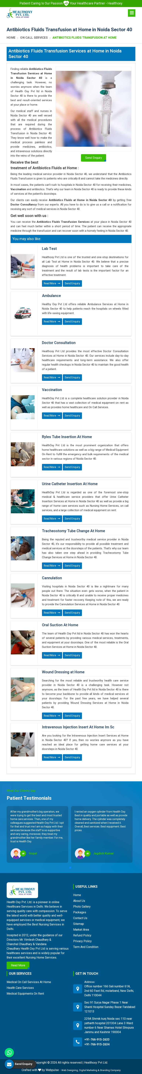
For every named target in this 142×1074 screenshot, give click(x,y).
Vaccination (52, 390)
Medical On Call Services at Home (29, 982)
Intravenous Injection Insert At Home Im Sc (78, 727)
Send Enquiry (72, 283)
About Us (79, 901)
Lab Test (49, 249)
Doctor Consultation (59, 343)
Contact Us (80, 918)
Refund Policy (82, 935)
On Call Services (34, 38)
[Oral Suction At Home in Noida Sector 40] (23, 642)
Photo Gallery (82, 906)
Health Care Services (20, 988)
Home (11, 38)
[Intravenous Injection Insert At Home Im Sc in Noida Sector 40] (23, 744)
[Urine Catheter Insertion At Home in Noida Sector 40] (23, 501)
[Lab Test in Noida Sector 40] (23, 266)
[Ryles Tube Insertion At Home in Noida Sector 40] (23, 454)
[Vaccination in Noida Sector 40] (23, 407)
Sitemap (78, 924)
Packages (79, 912)
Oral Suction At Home (60, 625)
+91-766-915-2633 (96, 1039)
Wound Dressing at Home (63, 672)
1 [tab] (70, 867)
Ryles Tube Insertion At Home (67, 437)
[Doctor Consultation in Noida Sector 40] (23, 360)
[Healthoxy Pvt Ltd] (20, 13)
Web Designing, (69, 1070)
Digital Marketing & (89, 1070)
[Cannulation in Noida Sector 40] (23, 595)
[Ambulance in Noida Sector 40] (23, 313)
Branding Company (110, 1070)
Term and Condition (85, 947)
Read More (50, 283)
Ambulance (51, 296)
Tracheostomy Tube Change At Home (73, 531)
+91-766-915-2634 (96, 1044)
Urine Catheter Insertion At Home (70, 484)
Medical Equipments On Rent (25, 993)
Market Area (81, 929)
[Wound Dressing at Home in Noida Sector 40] (23, 689)
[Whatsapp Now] (9, 1052)
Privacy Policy (82, 941)
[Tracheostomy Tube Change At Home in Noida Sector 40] (23, 548)
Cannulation (52, 578)
